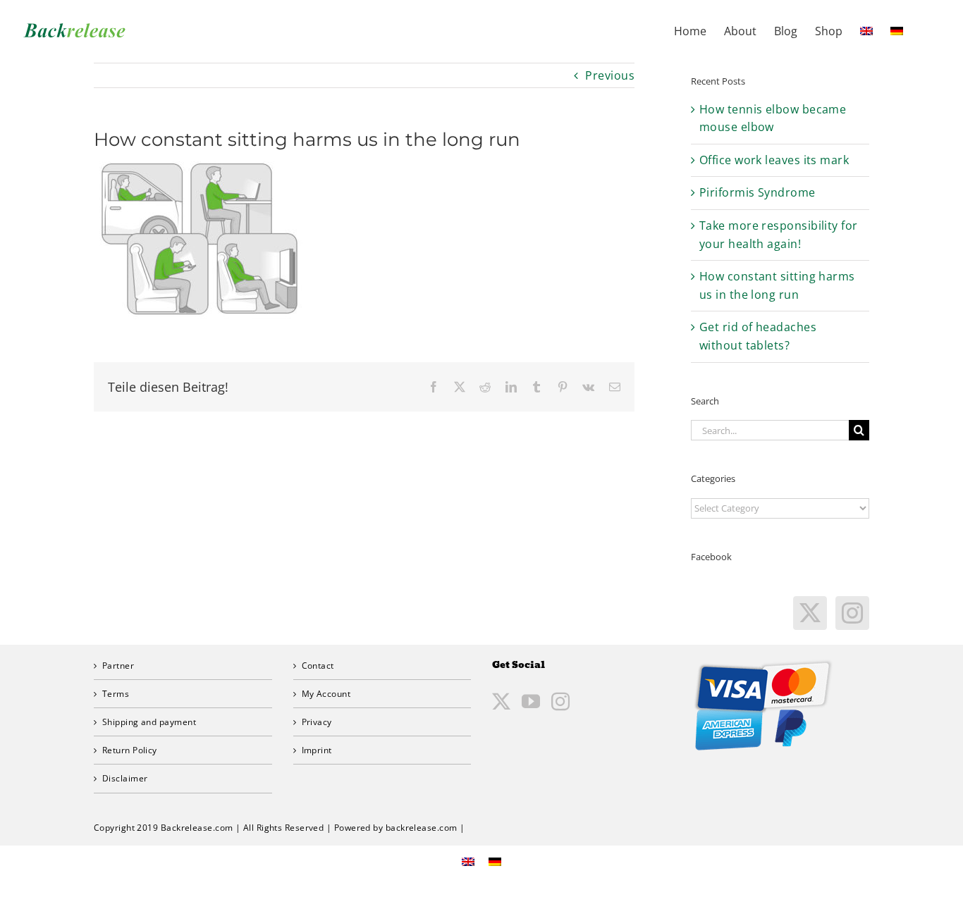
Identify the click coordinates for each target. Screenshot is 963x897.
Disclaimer (125, 778)
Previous (609, 75)
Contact (318, 666)
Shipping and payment (149, 722)
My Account (326, 694)
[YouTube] (531, 701)
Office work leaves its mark (774, 160)
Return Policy (129, 750)
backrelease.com (422, 828)
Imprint (317, 750)
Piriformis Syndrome (757, 192)
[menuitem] (866, 29)
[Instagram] (852, 613)
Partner (118, 666)
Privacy (317, 722)
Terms (115, 694)
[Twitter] (810, 613)
